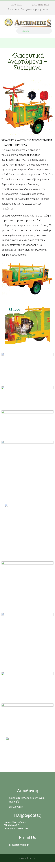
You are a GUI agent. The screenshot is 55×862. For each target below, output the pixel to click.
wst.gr (33, 858)
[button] (50, 42)
